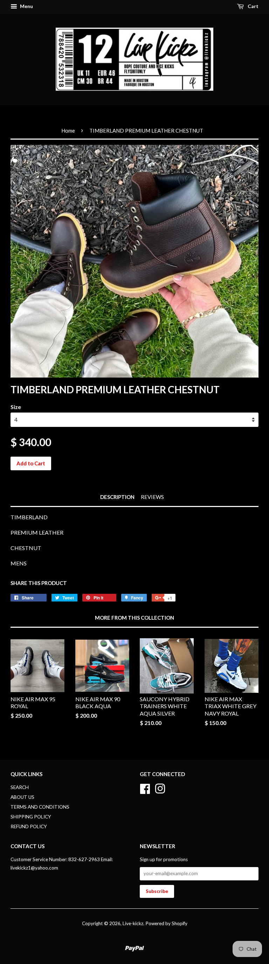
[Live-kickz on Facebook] (145, 788)
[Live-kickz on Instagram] (160, 788)
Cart (252, 6)
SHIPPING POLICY (31, 816)
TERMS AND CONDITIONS (40, 807)
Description (117, 497)
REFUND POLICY (29, 826)
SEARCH (20, 787)
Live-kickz (133, 923)
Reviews (152, 497)
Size (16, 406)
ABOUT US (22, 797)
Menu (26, 6)
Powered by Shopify (166, 923)
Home (68, 130)
